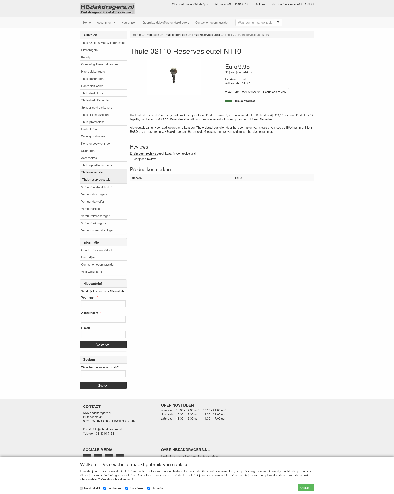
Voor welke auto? (92, 272)
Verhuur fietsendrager (95, 216)
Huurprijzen (88, 257)
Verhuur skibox (91, 209)
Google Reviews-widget (96, 250)
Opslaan (305, 488)
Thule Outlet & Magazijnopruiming (103, 43)
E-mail (85, 328)
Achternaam (89, 312)
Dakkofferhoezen (92, 129)
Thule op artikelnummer (96, 165)
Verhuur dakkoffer (92, 201)
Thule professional (93, 122)
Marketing (157, 488)
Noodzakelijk (92, 488)
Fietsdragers (89, 50)
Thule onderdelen (92, 172)
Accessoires (89, 158)
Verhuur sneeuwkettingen (97, 230)
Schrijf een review (274, 92)
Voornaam (88, 297)
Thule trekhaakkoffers (95, 115)
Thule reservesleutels (96, 179)
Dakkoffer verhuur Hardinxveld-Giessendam (189, 456)
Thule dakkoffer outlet (95, 100)
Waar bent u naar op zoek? (100, 367)
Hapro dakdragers (93, 71)
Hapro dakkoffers (92, 86)
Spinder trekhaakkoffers (96, 107)
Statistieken (136, 488)
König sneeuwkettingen (96, 143)
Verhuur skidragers (93, 223)
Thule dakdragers (92, 79)
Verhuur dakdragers (94, 194)
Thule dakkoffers (92, 93)
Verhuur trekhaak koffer (96, 187)
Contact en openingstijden (98, 264)
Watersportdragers (93, 136)
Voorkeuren (115, 488)
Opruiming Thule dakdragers (100, 64)
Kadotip (86, 57)
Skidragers (88, 151)
